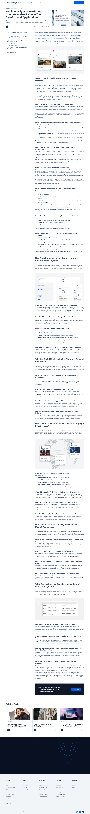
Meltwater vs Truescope (60, 794)
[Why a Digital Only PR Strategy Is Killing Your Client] (18, 720)
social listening (59, 38)
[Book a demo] (79, 2)
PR (71, 38)
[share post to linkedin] (48, 26)
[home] (11, 2)
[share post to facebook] (44, 26)
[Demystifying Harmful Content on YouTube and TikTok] (71, 720)
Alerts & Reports (9, 792)
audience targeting (57, 99)
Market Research (42, 792)
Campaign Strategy (43, 794)
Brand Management (43, 787)
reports (62, 246)
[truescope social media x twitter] (80, 812)
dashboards (47, 114)
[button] (21, 3)
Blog (57, 782)
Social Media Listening (43, 785)
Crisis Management (43, 796)
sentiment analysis (39, 38)
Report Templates (59, 792)
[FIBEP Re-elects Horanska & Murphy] (45, 720)
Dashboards (8, 798)
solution (54, 180)
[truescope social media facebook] (83, 812)
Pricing (73, 782)
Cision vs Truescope (60, 796)
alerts (37, 161)
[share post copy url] (42, 26)
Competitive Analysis (43, 789)
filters (36, 162)
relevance (41, 111)
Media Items (8, 803)
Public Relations (25, 785)
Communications (26, 782)
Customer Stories (59, 787)
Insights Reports (59, 785)
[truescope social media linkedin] (77, 812)
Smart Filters (8, 796)
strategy (55, 40)
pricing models (65, 182)
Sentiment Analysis (10, 794)
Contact (74, 789)
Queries (7, 801)
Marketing (24, 787)
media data (75, 85)
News (73, 787)
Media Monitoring (42, 782)
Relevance (8, 789)
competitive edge (56, 35)
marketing (72, 89)
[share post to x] (46, 26)
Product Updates (59, 789)
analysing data (76, 32)
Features (7, 785)
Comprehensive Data (10, 787)
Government (25, 789)
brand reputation (45, 88)
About (73, 785)
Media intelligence (39, 32)
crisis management (44, 35)
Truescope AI (8, 782)
